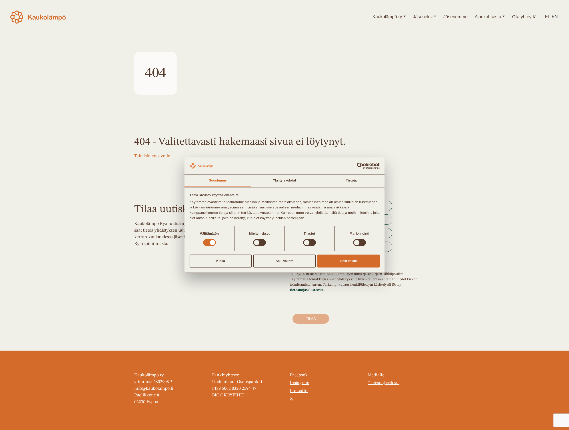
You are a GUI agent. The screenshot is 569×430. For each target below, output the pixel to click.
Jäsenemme (455, 16)
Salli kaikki (348, 261)
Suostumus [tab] (218, 180)
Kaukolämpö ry (387, 16)
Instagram (299, 383)
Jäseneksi (423, 16)
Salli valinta (284, 261)
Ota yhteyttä (524, 16)
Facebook (299, 375)
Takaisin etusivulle (152, 156)
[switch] (259, 242)
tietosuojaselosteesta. (307, 290)
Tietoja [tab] (351, 180)
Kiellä (220, 261)
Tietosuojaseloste (383, 383)
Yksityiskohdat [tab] (284, 180)
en (555, 16)
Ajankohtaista (488, 16)
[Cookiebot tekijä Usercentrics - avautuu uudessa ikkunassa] (360, 165)
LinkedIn (299, 391)
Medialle (376, 375)
